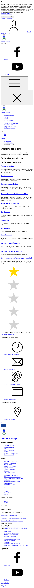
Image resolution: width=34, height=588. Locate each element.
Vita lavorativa (8, 464)
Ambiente (7, 480)
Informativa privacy (9, 540)
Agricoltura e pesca (9, 484)
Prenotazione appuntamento (11, 533)
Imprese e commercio (10, 466)
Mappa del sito (5, 583)
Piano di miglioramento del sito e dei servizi (16, 545)
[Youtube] (5, 135)
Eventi (6, 502)
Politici (6, 451)
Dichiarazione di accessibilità (12, 543)
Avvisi (6, 494)
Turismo (6, 471)
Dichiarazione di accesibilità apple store (12, 521)
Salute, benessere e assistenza (12, 481)
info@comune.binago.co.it (12, 527)
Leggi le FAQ (8, 531)
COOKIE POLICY (6, 14)
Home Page (7, 141)
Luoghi (6, 501)
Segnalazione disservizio (11, 534)
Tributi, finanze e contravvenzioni (13, 478)
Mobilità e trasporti (9, 472)
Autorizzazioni (8, 483)
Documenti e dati (9, 455)
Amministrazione (9, 143)
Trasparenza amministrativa (11, 126)
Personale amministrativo (11, 453)
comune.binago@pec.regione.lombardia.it (15, 528)
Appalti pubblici (8, 467)
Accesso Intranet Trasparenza (9, 515)
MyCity (4, 586)
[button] (9, 115)
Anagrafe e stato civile (10, 461)
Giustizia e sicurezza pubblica (12, 477)
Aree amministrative (9, 447)
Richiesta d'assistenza (10, 536)
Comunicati (7, 493)
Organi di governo (9, 445)
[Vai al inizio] (1, 423)
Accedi (3, 138)
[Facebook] (5, 134)
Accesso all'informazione (11, 123)
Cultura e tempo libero (10, 463)
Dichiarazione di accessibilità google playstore (13, 518)
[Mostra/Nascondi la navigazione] (14, 83)
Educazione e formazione (11, 475)
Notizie (6, 491)
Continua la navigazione (7, 17)
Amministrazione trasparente (12, 539)
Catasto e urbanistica (10, 469)
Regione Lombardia (6, 18)
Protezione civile (8, 124)
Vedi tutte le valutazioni (7, 334)
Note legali (7, 542)
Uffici (5, 448)
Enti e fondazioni (9, 450)
